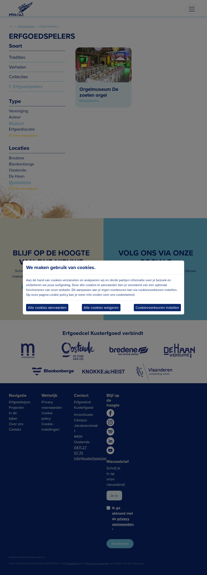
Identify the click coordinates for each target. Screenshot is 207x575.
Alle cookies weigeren (101, 307)
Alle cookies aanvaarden (47, 307)
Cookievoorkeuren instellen (157, 307)
